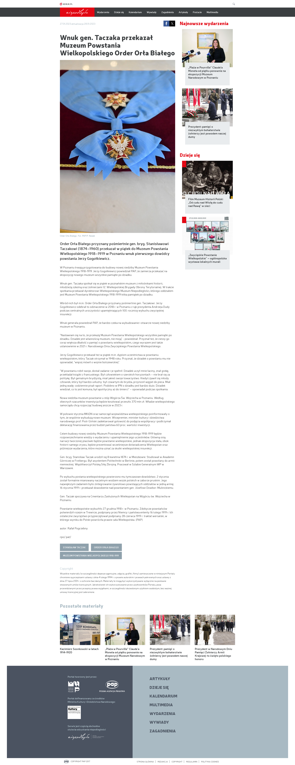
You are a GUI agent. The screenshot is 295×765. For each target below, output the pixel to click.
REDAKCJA (163, 761)
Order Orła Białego (106, 547)
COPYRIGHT (177, 761)
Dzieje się (119, 12)
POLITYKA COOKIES (210, 761)
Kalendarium (135, 12)
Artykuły (183, 12)
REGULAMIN (191, 761)
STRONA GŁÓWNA (145, 761)
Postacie (197, 12)
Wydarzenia (103, 12)
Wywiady (151, 12)
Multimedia (212, 12)
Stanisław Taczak (74, 547)
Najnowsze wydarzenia (204, 23)
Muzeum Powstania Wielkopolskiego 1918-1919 (91, 555)
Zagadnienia (167, 12)
